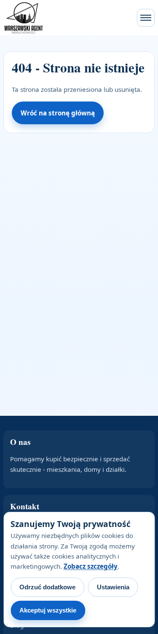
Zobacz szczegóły (91, 566)
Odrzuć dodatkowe (47, 587)
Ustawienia (113, 587)
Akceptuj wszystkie (47, 610)
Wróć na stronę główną (58, 113)
